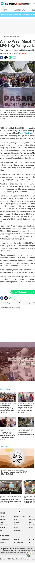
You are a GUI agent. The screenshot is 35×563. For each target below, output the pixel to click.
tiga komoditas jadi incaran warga (10, 307)
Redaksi (16, 539)
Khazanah (3, 519)
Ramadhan (17, 530)
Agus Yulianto (21, 53)
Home (2, 36)
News (2, 522)
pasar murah (16, 303)
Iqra (15, 519)
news (6, 10)
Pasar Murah (24, 133)
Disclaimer (3, 542)
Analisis (16, 522)
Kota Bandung (15, 36)
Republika (4, 14)
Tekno (16, 525)
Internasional (4, 525)
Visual (16, 527)
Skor (29, 516)
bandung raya (19, 10)
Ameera (2, 516)
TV (1, 530)
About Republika (5, 539)
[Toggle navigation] (2, 3)
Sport (30, 522)
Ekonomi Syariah (19, 516)
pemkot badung (5, 303)
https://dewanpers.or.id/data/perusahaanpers (15, 552)
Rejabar (7, 36)
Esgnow (2, 527)
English (30, 527)
